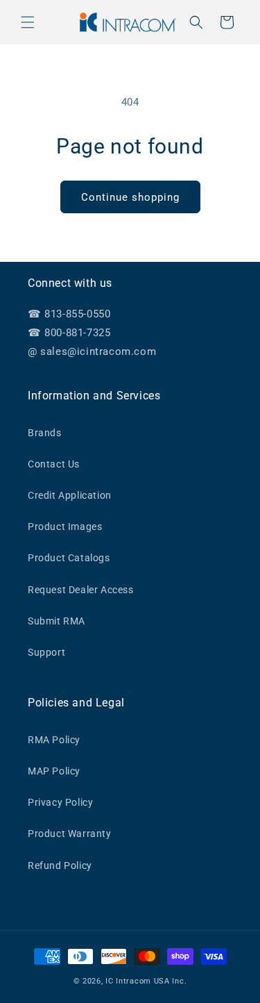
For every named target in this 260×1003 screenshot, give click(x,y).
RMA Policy (54, 739)
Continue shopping (130, 197)
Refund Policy (60, 865)
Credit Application (70, 495)
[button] (27, 22)
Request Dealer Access (81, 589)
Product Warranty (70, 833)
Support (46, 652)
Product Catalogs (69, 557)
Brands (45, 432)
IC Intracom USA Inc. (146, 981)
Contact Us (54, 464)
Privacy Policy (60, 802)
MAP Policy (54, 771)
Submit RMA (56, 621)
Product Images (65, 526)
